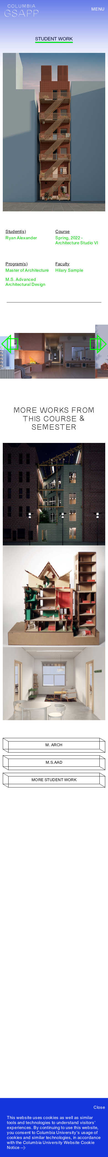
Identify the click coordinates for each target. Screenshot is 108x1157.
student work (54, 39)
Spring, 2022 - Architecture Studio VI (76, 240)
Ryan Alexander (21, 237)
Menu (98, 9)
